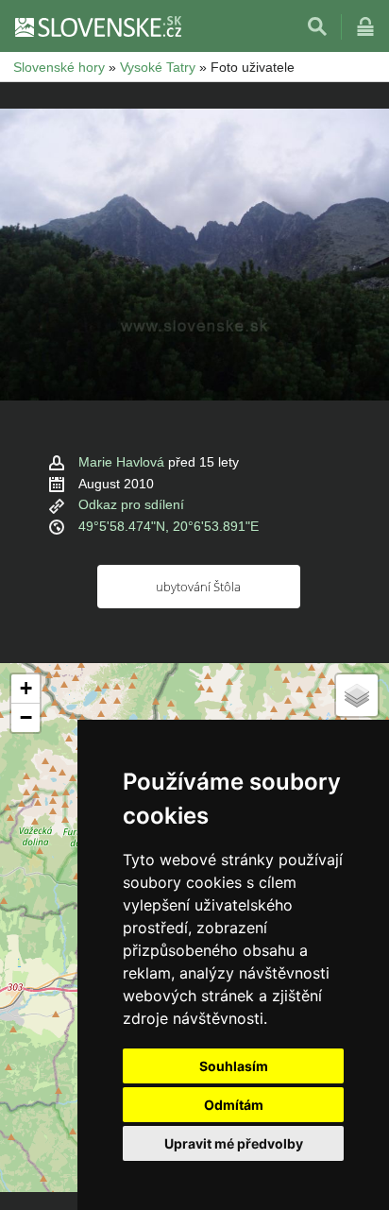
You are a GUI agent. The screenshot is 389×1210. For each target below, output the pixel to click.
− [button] (26, 717)
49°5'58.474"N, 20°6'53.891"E (168, 526)
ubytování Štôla (198, 586)
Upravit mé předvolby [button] (233, 1143)
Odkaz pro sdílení (131, 504)
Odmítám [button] (233, 1105)
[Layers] (357, 695)
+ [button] (26, 688)
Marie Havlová (121, 461)
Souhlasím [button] (233, 1066)
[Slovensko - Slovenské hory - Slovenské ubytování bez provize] (97, 26)
